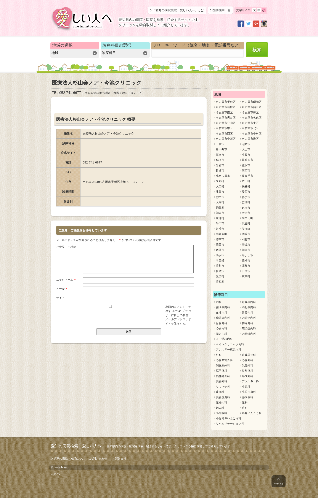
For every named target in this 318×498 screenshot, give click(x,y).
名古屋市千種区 (226, 101)
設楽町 (220, 276)
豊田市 (220, 244)
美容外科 (221, 381)
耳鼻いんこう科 (252, 413)
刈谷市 (246, 239)
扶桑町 (246, 186)
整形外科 (247, 370)
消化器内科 (249, 307)
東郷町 (220, 181)
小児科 (246, 386)
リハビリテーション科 (230, 423)
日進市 (220, 170)
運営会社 (120, 458)
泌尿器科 (247, 397)
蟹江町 (246, 202)
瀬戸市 (246, 144)
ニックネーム (66, 279)
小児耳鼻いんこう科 (228, 418)
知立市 (246, 250)
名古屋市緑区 (250, 112)
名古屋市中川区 (226, 138)
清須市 (246, 170)
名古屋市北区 (250, 128)
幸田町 (220, 260)
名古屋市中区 (224, 128)
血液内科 (221, 312)
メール (61, 288)
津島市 (220, 191)
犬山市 (246, 149)
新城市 (220, 271)
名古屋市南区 (224, 112)
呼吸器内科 (249, 302)
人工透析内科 (224, 339)
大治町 (220, 202)
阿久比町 (247, 218)
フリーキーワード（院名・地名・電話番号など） (198, 45)
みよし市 (247, 255)
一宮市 (220, 144)
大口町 (220, 186)
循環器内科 (223, 307)
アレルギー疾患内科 (228, 349)
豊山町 (246, 181)
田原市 (246, 271)
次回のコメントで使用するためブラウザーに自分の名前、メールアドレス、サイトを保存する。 (178, 315)
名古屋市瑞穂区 (226, 107)
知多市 (220, 212)
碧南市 (220, 239)
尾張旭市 (247, 160)
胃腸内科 (247, 312)
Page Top (278, 483)
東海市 (246, 207)
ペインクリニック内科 (230, 344)
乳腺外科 (247, 365)
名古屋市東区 (250, 123)
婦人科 (220, 407)
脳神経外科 (223, 376)
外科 (219, 355)
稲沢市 (220, 160)
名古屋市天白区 (226, 117)
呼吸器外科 (249, 355)
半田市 (220, 223)
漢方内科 (221, 333)
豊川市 (220, 265)
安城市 (246, 244)
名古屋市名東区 (252, 117)
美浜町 (246, 228)
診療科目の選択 (117, 45)
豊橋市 (246, 260)
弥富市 (220, 197)
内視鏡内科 (249, 333)
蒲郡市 (246, 265)
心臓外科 (247, 360)
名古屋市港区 (250, 138)
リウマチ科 (223, 386)
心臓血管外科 (224, 360)
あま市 (246, 197)
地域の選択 (62, 45)
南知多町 (221, 234)
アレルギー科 (250, 381)
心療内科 (221, 328)
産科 (244, 402)
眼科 (244, 407)
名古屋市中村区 (252, 133)
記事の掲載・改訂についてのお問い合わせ (80, 458)
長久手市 (247, 176)
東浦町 (220, 218)
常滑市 (220, 228)
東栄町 (246, 276)
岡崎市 (246, 234)
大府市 (246, 212)
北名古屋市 (223, 176)
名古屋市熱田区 (252, 107)
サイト (60, 297)
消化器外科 (223, 365)
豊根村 (220, 281)
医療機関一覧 (221, 10)
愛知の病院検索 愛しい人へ (76, 446)
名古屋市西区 (224, 133)
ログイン (55, 474)
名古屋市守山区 (226, 123)
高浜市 (220, 255)
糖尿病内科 (223, 317)
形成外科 (247, 376)
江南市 (220, 154)
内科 (219, 302)
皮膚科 (220, 391)
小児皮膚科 (249, 391)
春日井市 (221, 149)
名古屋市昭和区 (252, 101)
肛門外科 (221, 370)
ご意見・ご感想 (66, 247)
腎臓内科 (221, 323)
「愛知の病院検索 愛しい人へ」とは (178, 10)
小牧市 (246, 154)
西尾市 (220, 250)
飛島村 (220, 207)
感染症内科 (249, 328)
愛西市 (246, 191)
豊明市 (246, 165)
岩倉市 (220, 165)
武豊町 (246, 223)
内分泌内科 (249, 317)
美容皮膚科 (223, 397)
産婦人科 (221, 402)
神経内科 (247, 323)
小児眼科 (221, 413)
